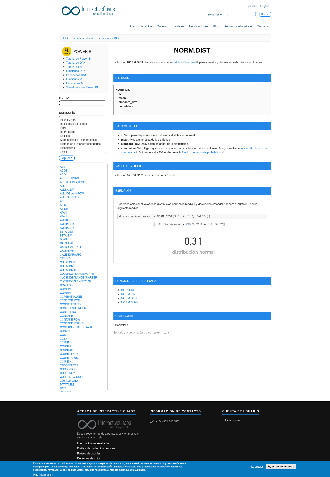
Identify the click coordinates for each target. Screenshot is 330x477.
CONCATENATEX (70, 304)
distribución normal (184, 62)
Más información (43, 474)
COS (63, 335)
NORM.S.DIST (130, 298)
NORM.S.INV (129, 302)
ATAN (63, 212)
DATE (63, 388)
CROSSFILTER (69, 365)
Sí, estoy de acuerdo (281, 466)
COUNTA (65, 346)
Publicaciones (198, 26)
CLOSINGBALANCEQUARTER (78, 277)
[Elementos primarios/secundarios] (82, 144)
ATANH (64, 216)
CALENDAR (67, 251)
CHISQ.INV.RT (69, 270)
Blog (216, 26)
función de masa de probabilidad (202, 152)
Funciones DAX (110, 38)
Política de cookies (89, 453)
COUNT (65, 342)
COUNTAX (66, 350)
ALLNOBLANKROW (72, 193)
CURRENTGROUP (71, 377)
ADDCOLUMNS (69, 178)
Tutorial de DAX (75, 62)
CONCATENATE (70, 300)
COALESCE (67, 285)
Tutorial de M (74, 67)
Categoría (67, 113)
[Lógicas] (82, 136)
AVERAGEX (67, 228)
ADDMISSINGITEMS (72, 182)
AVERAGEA (67, 224)
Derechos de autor (88, 458)
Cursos (162, 26)
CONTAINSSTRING (72, 323)
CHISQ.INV (67, 266)
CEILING (65, 258)
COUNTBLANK (69, 354)
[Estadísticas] (82, 148)
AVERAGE (66, 220)
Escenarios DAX (76, 75)
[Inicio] (89, 10)
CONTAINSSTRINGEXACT (76, 327)
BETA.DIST (67, 231)
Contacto (263, 26)
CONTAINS (67, 315)
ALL (62, 186)
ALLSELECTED (69, 197)
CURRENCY (67, 373)
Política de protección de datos (96, 448)
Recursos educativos (238, 26)
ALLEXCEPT (67, 189)
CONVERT (66, 331)
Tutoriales (177, 26)
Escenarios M (74, 83)
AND (63, 201)
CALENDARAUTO (70, 254)
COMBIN (65, 289)
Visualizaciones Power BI (82, 87)
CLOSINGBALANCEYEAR (75, 281)
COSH (64, 338)
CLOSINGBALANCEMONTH (77, 273)
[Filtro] (82, 128)
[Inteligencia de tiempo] (82, 124)
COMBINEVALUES (71, 296)
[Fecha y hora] (82, 120)
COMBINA (66, 293)
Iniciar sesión (215, 14)
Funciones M (74, 79)
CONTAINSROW (70, 319)
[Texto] (82, 152)
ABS (62, 166)
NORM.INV (128, 294)
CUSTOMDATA (69, 380)
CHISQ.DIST (67, 262)
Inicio (131, 26)
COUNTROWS (69, 358)
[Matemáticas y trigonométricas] (82, 140)
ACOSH (64, 174)
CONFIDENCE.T (70, 312)
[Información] (82, 132)
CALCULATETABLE (71, 247)
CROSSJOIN (67, 369)
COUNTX (65, 361)
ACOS (63, 170)
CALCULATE (67, 243)
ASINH (64, 209)
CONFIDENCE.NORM (73, 308)
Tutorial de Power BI (78, 58)
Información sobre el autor (93, 443)
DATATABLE (67, 384)
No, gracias (257, 466)
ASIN (63, 205)
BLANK (64, 239)
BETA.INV (66, 235)
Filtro (64, 98)
